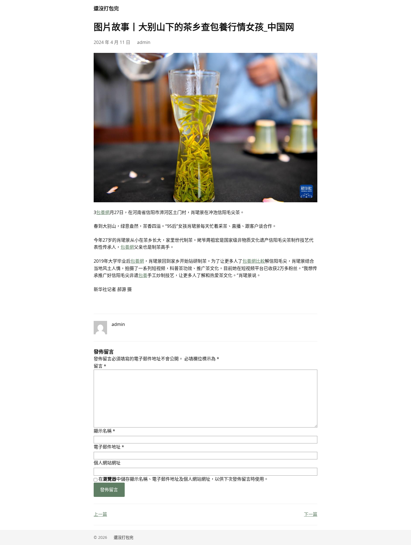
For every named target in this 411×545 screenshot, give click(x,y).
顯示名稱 (104, 431)
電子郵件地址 (109, 447)
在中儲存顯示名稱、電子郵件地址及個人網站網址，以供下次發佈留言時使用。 (183, 479)
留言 (100, 366)
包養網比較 (253, 261)
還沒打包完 (106, 8)
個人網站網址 (107, 463)
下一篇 (310, 514)
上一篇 (100, 514)
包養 (142, 275)
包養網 (103, 212)
